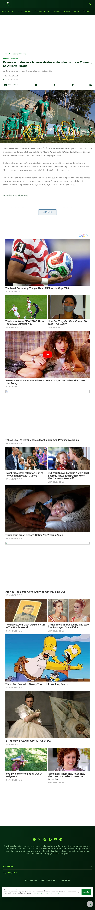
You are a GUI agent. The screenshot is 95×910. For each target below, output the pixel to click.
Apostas (57, 11)
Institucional (10, 872)
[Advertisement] (47, 33)
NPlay (76, 11)
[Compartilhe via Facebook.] (35, 84)
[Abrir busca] (90, 3)
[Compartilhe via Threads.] (54, 84)
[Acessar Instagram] (45, 839)
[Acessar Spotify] (60, 839)
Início (5, 54)
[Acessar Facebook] (50, 839)
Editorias (8, 866)
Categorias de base (42, 11)
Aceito (86, 892)
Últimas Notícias (7, 11)
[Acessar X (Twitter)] (39, 839)
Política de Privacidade (48, 880)
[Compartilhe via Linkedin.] (90, 84)
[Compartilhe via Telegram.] (72, 84)
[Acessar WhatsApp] (34, 839)
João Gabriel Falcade (11, 76)
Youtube (67, 11)
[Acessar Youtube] (55, 839)
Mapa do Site (65, 880)
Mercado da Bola (24, 11)
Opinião (86, 11)
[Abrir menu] (4, 4)
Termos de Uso (31, 880)
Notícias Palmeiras (19, 54)
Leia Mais (47, 212)
